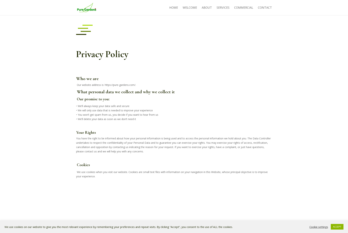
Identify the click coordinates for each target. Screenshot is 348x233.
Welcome (190, 8)
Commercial (243, 8)
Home (173, 8)
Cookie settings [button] (318, 226)
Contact (265, 8)
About (207, 8)
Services (223, 8)
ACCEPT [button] (337, 226)
